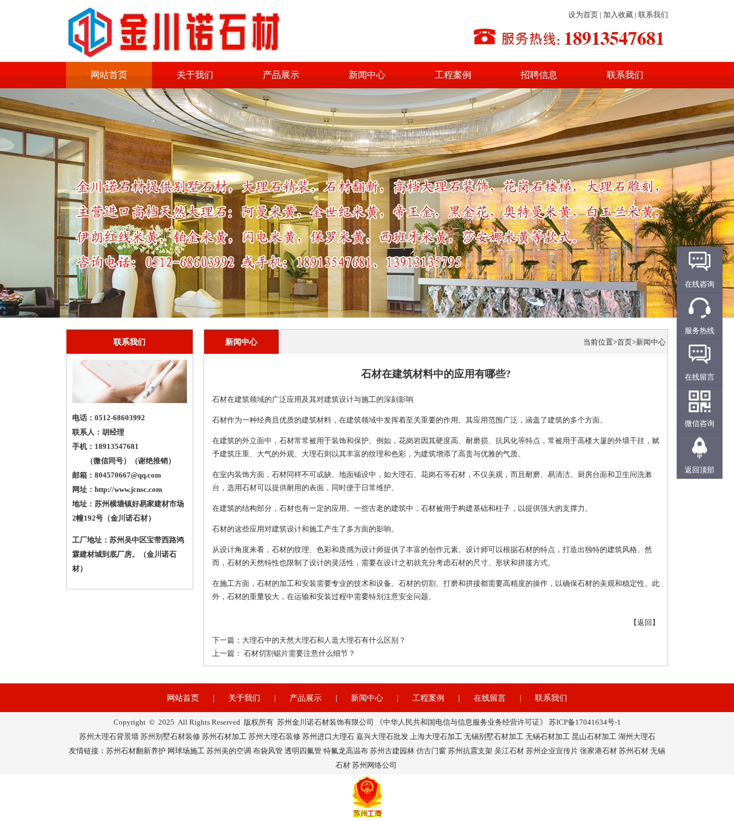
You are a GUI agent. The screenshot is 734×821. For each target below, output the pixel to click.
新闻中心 (367, 75)
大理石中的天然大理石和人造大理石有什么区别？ (324, 640)
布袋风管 (268, 750)
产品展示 (281, 75)
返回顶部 (700, 470)
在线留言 (490, 698)
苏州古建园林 (392, 750)
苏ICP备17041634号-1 (585, 722)
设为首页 (583, 14)
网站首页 (109, 75)
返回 (644, 622)
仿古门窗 (431, 750)
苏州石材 (634, 750)
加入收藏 (618, 14)
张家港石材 (598, 750)
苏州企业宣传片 (552, 750)
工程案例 (453, 75)
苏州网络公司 (374, 765)
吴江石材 (509, 750)
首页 (624, 342)
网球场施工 (186, 750)
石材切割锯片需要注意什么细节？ (300, 653)
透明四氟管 (303, 750)
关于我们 (195, 75)
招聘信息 (539, 75)
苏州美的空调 (228, 750)
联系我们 (653, 14)
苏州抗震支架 (470, 750)
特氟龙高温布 (345, 750)
